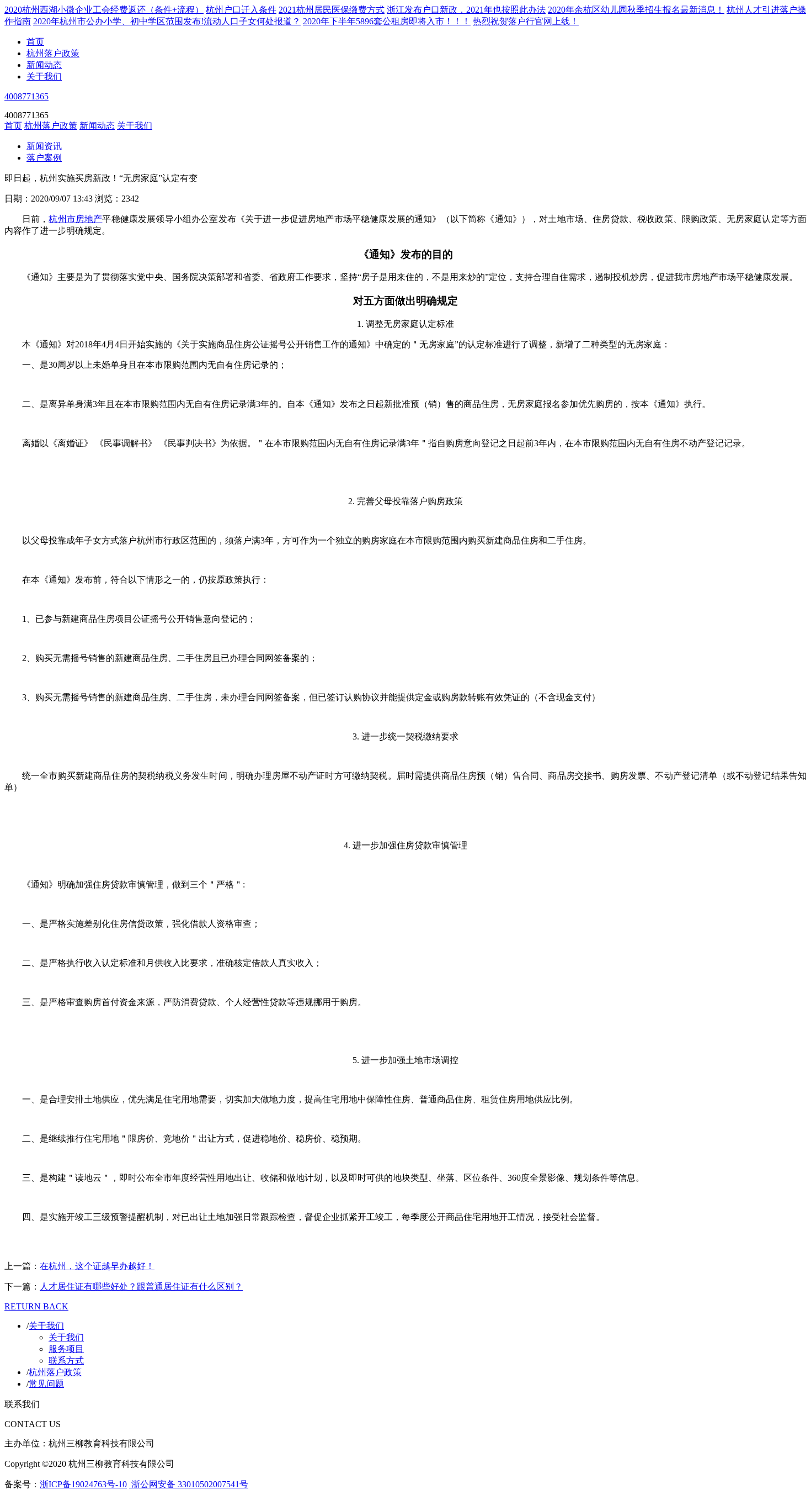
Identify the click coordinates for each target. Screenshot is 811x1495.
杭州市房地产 (75, 219)
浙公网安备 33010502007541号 (188, 1484)
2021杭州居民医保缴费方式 (332, 9)
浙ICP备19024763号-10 (83, 1484)
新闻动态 (44, 65)
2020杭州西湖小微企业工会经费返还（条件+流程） (104, 9)
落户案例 (44, 157)
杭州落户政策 (52, 53)
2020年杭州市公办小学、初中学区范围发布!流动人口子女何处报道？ (167, 21)
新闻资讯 (44, 146)
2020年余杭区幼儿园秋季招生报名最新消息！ (636, 9)
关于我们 (44, 76)
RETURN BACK (36, 1306)
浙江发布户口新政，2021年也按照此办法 (466, 9)
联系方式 (66, 1360)
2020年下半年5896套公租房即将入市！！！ (387, 21)
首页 (35, 41)
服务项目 (66, 1349)
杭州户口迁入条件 (241, 9)
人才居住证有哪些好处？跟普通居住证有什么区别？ (141, 1286)
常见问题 (46, 1383)
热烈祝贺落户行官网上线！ (526, 21)
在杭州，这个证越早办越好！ (97, 1266)
